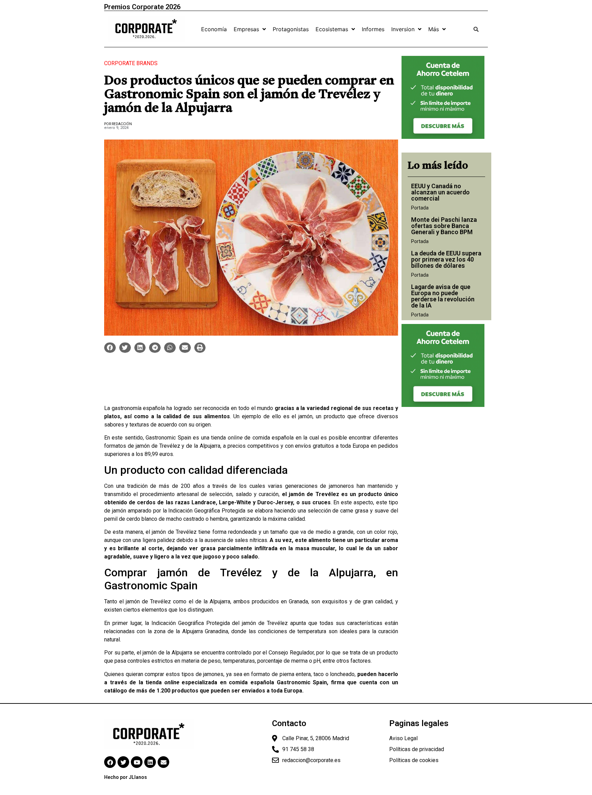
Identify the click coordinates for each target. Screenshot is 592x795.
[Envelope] (163, 762)
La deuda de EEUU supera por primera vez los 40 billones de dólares (446, 259)
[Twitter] (123, 762)
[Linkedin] (150, 762)
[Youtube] (137, 762)
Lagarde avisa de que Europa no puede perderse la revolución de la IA (442, 296)
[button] (110, 347)
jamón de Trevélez (158, 446)
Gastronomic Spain (168, 437)
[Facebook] (110, 762)
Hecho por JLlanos (125, 777)
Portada (420, 207)
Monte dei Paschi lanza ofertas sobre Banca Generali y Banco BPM (444, 226)
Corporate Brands (131, 63)
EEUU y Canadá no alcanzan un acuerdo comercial (440, 192)
